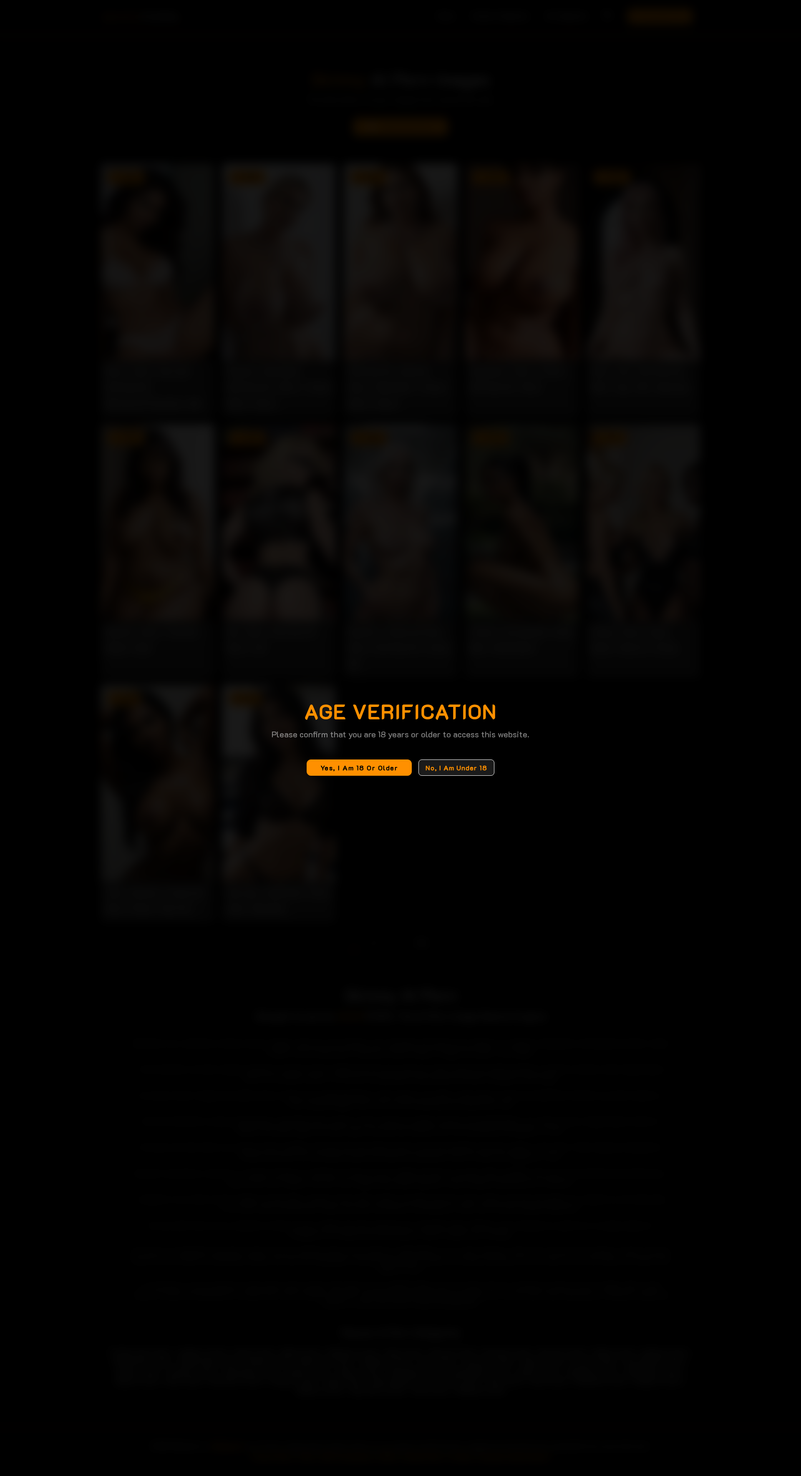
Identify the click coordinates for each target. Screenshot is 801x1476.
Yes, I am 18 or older (359, 767)
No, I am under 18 (456, 767)
